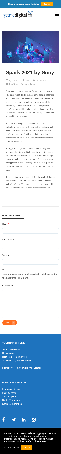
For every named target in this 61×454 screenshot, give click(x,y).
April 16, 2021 (14, 80)
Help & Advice (9, 353)
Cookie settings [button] (11, 447)
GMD (27, 80)
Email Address (9, 239)
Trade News (13, 84)
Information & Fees (11, 389)
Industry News (9, 392)
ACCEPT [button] (26, 447)
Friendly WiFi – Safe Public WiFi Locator (21, 368)
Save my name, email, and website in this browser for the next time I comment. (29, 276)
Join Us (47, 4)
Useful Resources (11, 400)
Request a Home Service (14, 357)
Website (5, 255)
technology (32, 84)
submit (7, 323)
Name (5, 224)
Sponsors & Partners (12, 404)
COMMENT (7, 286)
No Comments (41, 80)
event (26, 84)
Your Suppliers (9, 396)
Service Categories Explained (16, 360)
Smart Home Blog (11, 349)
